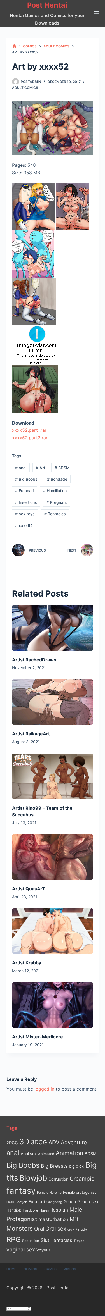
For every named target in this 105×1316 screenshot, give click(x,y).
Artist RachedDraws (34, 659)
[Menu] (96, 13)
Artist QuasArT (28, 888)
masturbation (53, 1219)
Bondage (57, 479)
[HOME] (14, 46)
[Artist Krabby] (52, 931)
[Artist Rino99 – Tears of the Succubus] (52, 776)
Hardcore (30, 1210)
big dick (76, 1166)
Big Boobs (26, 479)
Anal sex (29, 1153)
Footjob (21, 1202)
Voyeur (43, 1250)
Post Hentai (47, 5)
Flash (10, 1202)
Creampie (82, 1178)
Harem (44, 1210)
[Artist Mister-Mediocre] (52, 1005)
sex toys (25, 513)
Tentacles (55, 513)
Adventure (74, 1142)
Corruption (58, 1179)
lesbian (60, 1210)
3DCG (39, 1142)
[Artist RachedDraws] (52, 628)
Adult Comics (25, 87)
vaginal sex (20, 1249)
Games (50, 1269)
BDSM (62, 467)
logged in (44, 1089)
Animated (46, 1154)
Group (70, 1201)
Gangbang (54, 1202)
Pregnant (56, 502)
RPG (13, 1239)
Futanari (24, 490)
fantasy (21, 1191)
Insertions (26, 502)
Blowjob (33, 1178)
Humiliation (55, 490)
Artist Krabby (26, 962)
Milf (74, 1219)
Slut (45, 1240)
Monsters (19, 1228)
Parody (81, 1229)
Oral (39, 1229)
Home (11, 1269)
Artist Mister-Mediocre (37, 1037)
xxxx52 (24, 525)
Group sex (87, 1201)
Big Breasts (54, 1166)
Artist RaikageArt (31, 733)
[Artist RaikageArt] (52, 702)
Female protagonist (79, 1192)
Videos (70, 1269)
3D (24, 1141)
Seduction (30, 1241)
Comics (30, 1269)
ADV (53, 1142)
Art (40, 467)
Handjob (13, 1210)
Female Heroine (49, 1193)
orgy (70, 1229)
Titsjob (79, 1241)
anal (20, 467)
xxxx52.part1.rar (29, 430)
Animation (69, 1153)
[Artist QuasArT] (52, 857)
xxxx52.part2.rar (30, 437)
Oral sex (55, 1228)
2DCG (12, 1142)
